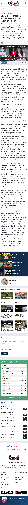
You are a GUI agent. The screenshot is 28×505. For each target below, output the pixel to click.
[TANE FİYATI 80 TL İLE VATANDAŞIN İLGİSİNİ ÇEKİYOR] (21, 295)
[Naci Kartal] (4, 281)
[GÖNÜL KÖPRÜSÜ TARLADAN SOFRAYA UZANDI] (7, 295)
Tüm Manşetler (20, 482)
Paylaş (4, 62)
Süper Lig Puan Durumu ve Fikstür (5, 483)
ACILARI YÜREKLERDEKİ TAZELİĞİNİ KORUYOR (7, 329)
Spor (21, 8)
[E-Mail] (10, 284)
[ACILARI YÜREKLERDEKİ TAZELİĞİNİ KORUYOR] (7, 324)
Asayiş (3, 8)
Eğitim (13, 450)
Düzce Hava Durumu (22, 472)
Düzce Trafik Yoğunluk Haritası (19, 478)
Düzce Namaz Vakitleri (5, 478)
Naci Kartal (12, 280)
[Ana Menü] (1, 3)
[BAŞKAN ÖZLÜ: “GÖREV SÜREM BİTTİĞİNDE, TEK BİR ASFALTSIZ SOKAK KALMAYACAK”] (7, 308)
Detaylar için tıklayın (14, 397)
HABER (10, 13)
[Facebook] (8, 446)
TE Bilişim (17, 502)
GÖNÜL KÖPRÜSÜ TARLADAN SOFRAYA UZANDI (7, 301)
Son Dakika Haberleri (7, 487)
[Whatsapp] (19, 446)
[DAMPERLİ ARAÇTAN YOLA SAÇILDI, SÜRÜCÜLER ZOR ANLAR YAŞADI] (21, 308)
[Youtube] (17, 446)
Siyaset (9, 8)
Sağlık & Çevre (14, 449)
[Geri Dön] (4, 501)
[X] (11, 446)
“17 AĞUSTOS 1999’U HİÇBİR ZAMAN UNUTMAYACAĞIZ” (20, 329)
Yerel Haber (18, 450)
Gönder (4, 353)
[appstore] (7, 492)
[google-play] (20, 492)
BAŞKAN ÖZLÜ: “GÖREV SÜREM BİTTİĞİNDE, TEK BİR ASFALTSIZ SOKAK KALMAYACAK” (6, 315)
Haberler (3, 13)
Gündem (15, 8)
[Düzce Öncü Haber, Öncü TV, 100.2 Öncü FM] (13, 3)
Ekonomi (9, 450)
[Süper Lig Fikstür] (26, 403)
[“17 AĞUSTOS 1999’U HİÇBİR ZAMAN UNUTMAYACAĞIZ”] (21, 324)
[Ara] (25, 3)
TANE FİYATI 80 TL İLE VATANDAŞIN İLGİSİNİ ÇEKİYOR (20, 301)
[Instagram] (14, 446)
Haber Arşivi (19, 487)
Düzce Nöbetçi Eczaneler (5, 473)
